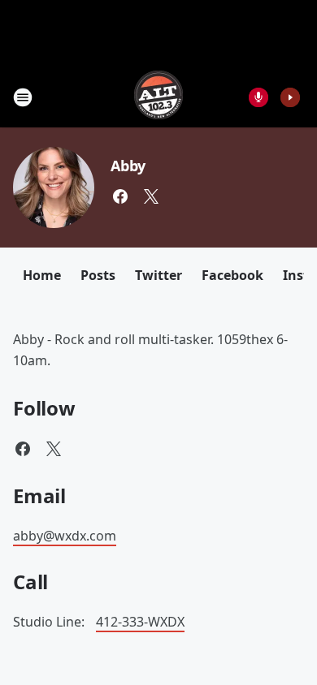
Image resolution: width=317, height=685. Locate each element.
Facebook (232, 275)
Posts (97, 275)
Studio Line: (50, 622)
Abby (128, 165)
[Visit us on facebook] (120, 196)
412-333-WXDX (140, 622)
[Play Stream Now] (290, 97)
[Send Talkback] (258, 97)
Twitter (158, 275)
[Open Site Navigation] (23, 97)
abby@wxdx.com (64, 536)
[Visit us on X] (151, 196)
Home (42, 275)
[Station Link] (158, 97)
